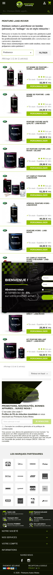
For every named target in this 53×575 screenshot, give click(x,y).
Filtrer (43, 53)
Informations (9, 550)
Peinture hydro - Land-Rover (36, 231)
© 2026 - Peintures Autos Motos (26, 573)
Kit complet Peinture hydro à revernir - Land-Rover (37, 259)
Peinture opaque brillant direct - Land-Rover (38, 313)
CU (38, 568)
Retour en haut (40, 373)
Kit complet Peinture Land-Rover (36, 177)
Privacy (31, 568)
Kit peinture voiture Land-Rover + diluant (38, 150)
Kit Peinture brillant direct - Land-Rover (36, 340)
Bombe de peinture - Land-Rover (38, 95)
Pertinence (17, 52)
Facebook (22, 560)
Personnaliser (39, 86)
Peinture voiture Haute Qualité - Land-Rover (37, 122)
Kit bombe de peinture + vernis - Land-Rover (37, 68)
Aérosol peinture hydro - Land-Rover (38, 204)
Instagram (29, 560)
